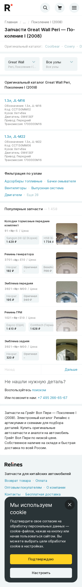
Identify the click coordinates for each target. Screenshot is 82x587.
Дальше (71, 369)
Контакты (12, 494)
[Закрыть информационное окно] (70, 505)
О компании (55, 487)
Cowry (69, 46)
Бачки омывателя (61, 181)
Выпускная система (47, 188)
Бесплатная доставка (43, 494)
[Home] (9, 7)
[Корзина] (60, 8)
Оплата (41, 480)
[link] (41, 231)
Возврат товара (18, 480)
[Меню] (74, 8)
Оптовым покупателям (23, 487)
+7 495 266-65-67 (52, 398)
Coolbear (52, 46)
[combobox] (45, 8)
